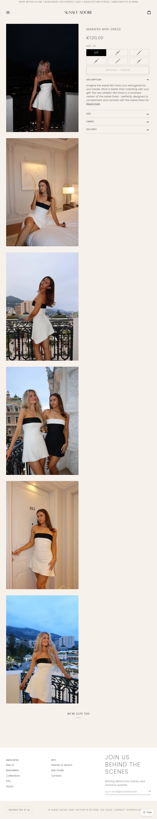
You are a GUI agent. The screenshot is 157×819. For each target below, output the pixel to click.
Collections (13, 775)
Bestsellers (12, 770)
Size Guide (57, 770)
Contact (56, 775)
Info (8, 781)
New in (10, 765)
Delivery (91, 129)
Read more (93, 104)
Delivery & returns (61, 765)
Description (93, 79)
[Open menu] (10, 12)
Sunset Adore (59, 809)
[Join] (148, 791)
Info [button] (53, 760)
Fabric (90, 121)
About (9, 786)
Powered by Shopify (138, 809)
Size (88, 113)
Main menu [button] (12, 760)
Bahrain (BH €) (18, 809)
